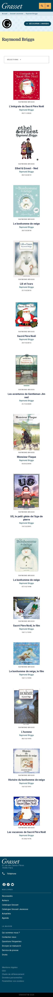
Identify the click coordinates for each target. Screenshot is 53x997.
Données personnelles (12, 977)
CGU (4, 971)
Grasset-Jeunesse (16, 14)
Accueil (4, 14)
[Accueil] (12, 6)
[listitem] (4, 884)
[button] (37, 24)
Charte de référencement (13, 974)
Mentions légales (10, 967)
